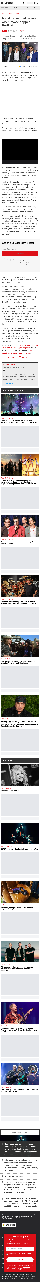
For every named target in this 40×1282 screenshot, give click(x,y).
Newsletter (34, 66)
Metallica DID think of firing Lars (15, 357)
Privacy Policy (26, 1267)
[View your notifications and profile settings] (23, 3)
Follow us (23, 66)
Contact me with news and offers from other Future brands (20, 1254)
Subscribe (30, 3)
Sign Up (20, 1260)
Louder (22, 30)
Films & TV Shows (14, 13)
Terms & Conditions (18, 1268)
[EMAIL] (4, 369)
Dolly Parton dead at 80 (20, 8)
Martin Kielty (14, 30)
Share (6, 66)
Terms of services (25, 259)
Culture (4, 13)
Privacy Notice (27, 261)
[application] (20, 149)
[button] (2, 3)
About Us (5, 1233)
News (4, 31)
